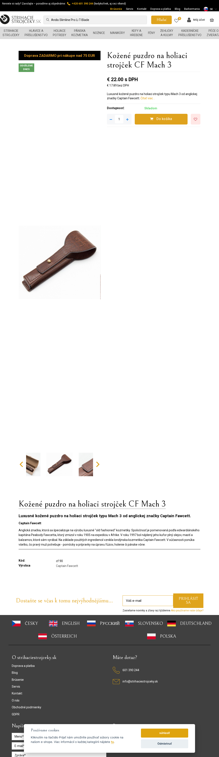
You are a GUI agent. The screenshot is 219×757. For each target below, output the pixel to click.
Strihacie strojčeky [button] (11, 33)
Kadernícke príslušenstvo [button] (189, 33)
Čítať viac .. (148, 98)
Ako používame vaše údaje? (187, 610)
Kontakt (141, 8)
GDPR (15, 714)
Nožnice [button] (99, 33)
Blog (177, 8)
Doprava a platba (160, 8)
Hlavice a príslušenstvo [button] (36, 33)
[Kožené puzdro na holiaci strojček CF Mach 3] (59, 262)
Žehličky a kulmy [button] (166, 33)
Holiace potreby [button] (59, 33)
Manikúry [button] (117, 33)
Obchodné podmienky (26, 707)
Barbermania (192, 8)
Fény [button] (151, 33)
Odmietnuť (164, 743)
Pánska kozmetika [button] (79, 33)
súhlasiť (164, 733)
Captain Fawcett (67, 566)
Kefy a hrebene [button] (136, 33)
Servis (129, 8)
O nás (15, 700)
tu (112, 742)
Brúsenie (116, 8)
